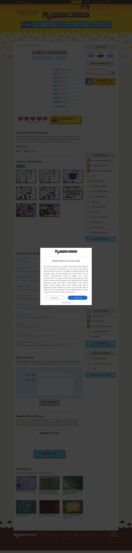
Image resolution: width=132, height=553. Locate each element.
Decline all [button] (54, 298)
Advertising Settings (58, 290)
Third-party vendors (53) (63, 278)
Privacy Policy (70, 292)
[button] (66, 302)
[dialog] (66, 276)
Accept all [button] (77, 298)
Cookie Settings (59, 292)
